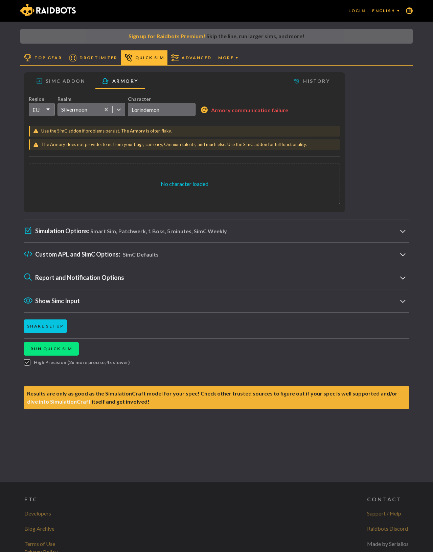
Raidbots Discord (387, 528)
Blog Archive (39, 528)
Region (36, 99)
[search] (162, 109)
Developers (37, 513)
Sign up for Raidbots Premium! (167, 36)
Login (356, 10)
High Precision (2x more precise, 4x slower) (82, 362)
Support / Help (384, 513)
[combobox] (61, 109)
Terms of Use (39, 544)
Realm (64, 99)
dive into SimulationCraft (59, 401)
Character (139, 99)
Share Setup (45, 326)
